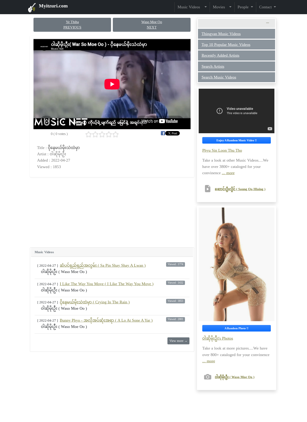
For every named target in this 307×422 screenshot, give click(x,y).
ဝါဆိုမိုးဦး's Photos (217, 338)
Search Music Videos (219, 77)
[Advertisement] (112, 212)
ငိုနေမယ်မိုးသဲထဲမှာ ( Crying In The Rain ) (95, 302)
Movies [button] (220, 7)
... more (228, 173)
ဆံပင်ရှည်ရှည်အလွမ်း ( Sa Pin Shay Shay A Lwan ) (103, 265)
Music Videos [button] (190, 7)
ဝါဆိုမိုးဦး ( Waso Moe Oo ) (234, 377)
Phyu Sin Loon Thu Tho (222, 150)
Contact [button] (266, 7)
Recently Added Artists (220, 55)
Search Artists (213, 66)
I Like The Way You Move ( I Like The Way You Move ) (107, 284)
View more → (178, 341)
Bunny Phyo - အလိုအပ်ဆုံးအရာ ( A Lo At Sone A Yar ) (106, 320)
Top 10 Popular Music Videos (226, 44)
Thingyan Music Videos (221, 34)
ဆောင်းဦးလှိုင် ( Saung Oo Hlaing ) (240, 189)
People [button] (244, 7)
